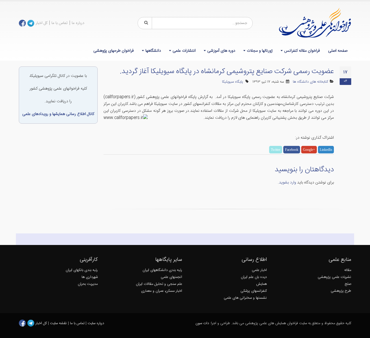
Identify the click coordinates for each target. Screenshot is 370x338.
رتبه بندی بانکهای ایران (82, 270)
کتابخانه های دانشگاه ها (310, 82)
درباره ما (78, 23)
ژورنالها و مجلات (260, 50)
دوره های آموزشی (221, 50)
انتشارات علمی (184, 50)
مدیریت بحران (88, 284)
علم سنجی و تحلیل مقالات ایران (159, 284)
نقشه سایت (59, 323)
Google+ (309, 150)
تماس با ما (59, 23)
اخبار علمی (259, 270)
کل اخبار (41, 23)
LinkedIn (326, 150)
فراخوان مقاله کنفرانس (302, 50)
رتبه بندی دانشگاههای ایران (162, 270)
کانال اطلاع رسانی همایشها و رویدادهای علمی (58, 114)
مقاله (347, 270)
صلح (348, 284)
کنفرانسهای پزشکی (253, 291)
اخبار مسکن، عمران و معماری (161, 291)
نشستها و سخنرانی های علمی (245, 298)
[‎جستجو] (145, 23)
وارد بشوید (287, 182)
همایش (261, 284)
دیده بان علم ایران (254, 277)
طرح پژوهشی (341, 291)
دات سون (202, 323)
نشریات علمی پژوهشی (334, 277)
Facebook (291, 150)
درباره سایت (96, 323)
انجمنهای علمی (171, 277)
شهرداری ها (90, 277)
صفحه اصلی (337, 50)
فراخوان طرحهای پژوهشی (113, 50)
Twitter (275, 150)
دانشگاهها (153, 50)
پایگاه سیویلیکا (232, 82)
